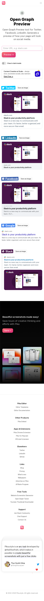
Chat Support (22, 516)
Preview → (9, 54)
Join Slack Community (22, 513)
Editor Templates (22, 407)
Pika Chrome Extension (22, 432)
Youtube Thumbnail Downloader (22, 502)
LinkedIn (22, 453)
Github (22, 457)
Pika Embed (22, 421)
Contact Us (22, 520)
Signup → (7, 330)
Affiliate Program (22, 484)
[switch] (4, 63)
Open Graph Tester (22, 499)
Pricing (22, 471)
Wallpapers (22, 478)
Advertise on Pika (22, 481)
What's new (22, 474)
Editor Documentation (22, 410)
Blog (22, 468)
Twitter (22, 450)
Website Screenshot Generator (22, 495)
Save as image (23, 88)
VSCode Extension (22, 439)
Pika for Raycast (22, 436)
